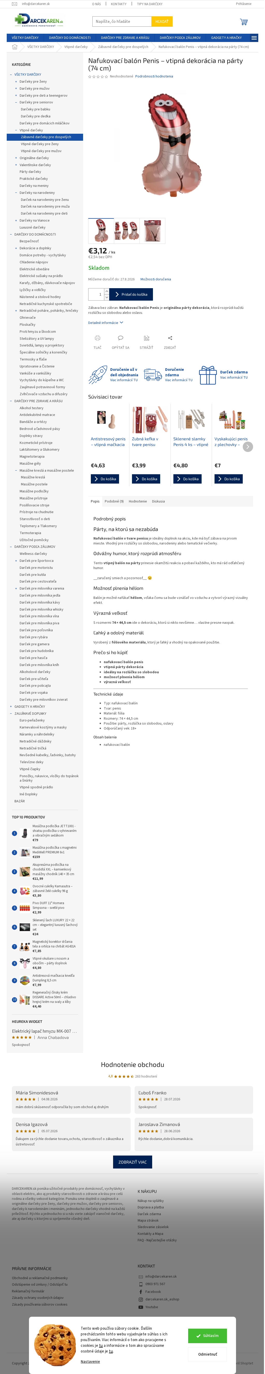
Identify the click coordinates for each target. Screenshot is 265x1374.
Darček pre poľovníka (36, 630)
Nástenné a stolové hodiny (40, 297)
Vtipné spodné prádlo (36, 787)
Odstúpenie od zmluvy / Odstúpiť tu (40, 1284)
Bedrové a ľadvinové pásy (40, 428)
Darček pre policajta (35, 685)
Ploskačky (27, 324)
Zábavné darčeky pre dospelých (46, 137)
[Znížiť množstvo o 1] (106, 297)
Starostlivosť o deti (35, 519)
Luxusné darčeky (33, 227)
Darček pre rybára (34, 637)
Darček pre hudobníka (37, 651)
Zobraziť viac (133, 1161)
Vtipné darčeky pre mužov (41, 151)
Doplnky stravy (31, 435)
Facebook (153, 1291)
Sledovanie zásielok (153, 1227)
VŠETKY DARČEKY (27, 74)
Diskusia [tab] (158, 501)
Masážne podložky (34, 491)
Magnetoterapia (32, 456)
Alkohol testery (31, 408)
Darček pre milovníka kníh (39, 665)
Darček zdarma (149, 1214)
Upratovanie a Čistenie (37, 366)
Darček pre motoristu (36, 567)
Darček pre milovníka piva (39, 623)
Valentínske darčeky (35, 165)
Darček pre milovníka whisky (41, 609)
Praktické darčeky (34, 178)
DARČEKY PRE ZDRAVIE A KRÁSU (38, 401)
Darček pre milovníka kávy (40, 602)
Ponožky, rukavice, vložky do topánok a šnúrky (49, 778)
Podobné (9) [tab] (114, 501)
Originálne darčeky (34, 158)
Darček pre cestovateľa (38, 581)
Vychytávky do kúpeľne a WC (42, 380)
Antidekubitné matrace (37, 414)
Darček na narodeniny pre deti (44, 213)
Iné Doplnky (29, 794)
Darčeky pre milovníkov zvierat (44, 699)
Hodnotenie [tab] (138, 501)
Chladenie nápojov (34, 262)
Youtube (151, 1307)
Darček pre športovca (37, 560)
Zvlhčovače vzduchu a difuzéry (44, 394)
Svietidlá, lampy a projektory (42, 345)
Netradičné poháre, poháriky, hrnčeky (49, 310)
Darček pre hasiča (33, 658)
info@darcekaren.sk (161, 1276)
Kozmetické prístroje (36, 442)
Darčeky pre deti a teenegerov (44, 95)
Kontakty (119, 4)
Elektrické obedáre (34, 269)
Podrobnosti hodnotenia (154, 76)
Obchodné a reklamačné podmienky (40, 1278)
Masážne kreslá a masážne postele (47, 470)
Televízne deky (31, 762)
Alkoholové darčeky (35, 672)
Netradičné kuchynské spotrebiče (46, 304)
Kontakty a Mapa (150, 1233)
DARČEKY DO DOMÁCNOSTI (35, 234)
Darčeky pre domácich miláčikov (45, 123)
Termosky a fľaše (33, 359)
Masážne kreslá (33, 477)
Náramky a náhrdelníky (37, 734)
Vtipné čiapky (30, 769)
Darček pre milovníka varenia (42, 588)
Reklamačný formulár (28, 1291)
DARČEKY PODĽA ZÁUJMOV (34, 546)
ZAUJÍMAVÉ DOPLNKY (30, 713)
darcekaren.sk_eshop (162, 1299)
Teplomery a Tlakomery (38, 526)
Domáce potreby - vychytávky (43, 255)
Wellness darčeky (33, 553)
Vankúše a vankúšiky (35, 373)
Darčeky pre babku (35, 109)
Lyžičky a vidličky (33, 290)
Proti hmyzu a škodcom (38, 331)
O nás (96, 4)
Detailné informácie (103, 322)
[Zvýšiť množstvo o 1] (106, 291)
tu (101, 1345)
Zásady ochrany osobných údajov (38, 1297)
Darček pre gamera (34, 644)
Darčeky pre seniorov (36, 102)
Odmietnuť (207, 1354)
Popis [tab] (95, 501)
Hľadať (162, 21)
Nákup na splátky (151, 1201)
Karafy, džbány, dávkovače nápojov (47, 283)
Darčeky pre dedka (35, 116)
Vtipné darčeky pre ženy (40, 144)
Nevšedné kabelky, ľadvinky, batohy (48, 755)
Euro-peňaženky (32, 720)
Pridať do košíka (135, 294)
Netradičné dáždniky (35, 741)
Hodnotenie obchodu (132, 1064)
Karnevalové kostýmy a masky (43, 727)
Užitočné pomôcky (34, 540)
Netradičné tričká (33, 748)
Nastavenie (90, 1362)
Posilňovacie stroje (34, 505)
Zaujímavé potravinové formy (42, 387)
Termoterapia (30, 533)
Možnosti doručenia (156, 279)
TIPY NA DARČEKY (150, 4)
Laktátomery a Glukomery (40, 449)
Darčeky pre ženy (33, 81)
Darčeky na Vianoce (35, 220)
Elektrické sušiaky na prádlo (41, 276)
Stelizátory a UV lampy (37, 338)
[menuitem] (25, 38)
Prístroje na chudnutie (37, 512)
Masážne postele (34, 484)
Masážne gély (30, 463)
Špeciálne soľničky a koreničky (43, 352)
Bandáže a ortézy (33, 421)
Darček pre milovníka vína (39, 616)
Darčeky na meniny (34, 185)
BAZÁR (19, 801)
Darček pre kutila (33, 574)
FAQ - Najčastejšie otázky (157, 1240)
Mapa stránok (148, 1220)
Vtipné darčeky (31, 130)
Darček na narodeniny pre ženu (45, 199)
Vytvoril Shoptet (240, 1363)
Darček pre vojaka (34, 692)
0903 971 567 (155, 1284)
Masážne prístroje (34, 498)
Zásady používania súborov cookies (40, 1304)
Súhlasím (211, 1335)
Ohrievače (28, 317)
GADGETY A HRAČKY (29, 706)
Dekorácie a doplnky (35, 248)
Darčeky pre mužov (35, 88)
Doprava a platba (151, 1207)
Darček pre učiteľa (34, 679)
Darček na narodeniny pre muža (45, 206)
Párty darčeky (30, 171)
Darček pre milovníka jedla (40, 595)
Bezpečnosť (29, 241)
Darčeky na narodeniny (37, 192)
